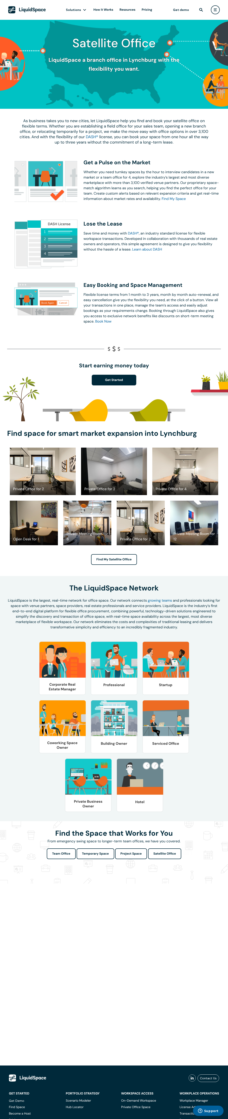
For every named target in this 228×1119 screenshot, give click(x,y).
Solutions (73, 10)
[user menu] (215, 9)
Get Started (114, 380)
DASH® (92, 137)
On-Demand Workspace (138, 1101)
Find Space (17, 1107)
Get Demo (16, 1101)
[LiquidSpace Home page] (27, 9)
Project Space (131, 854)
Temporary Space (95, 854)
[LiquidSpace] (27, 1078)
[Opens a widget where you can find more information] (208, 1111)
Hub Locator (75, 1107)
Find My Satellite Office (114, 559)
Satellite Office (164, 854)
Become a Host (20, 1114)
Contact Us (208, 1078)
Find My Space (174, 198)
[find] (201, 9)
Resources (127, 10)
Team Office (61, 854)
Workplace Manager (193, 1101)
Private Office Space (136, 1107)
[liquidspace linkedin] (192, 1078)
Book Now (103, 321)
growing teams (160, 600)
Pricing (147, 10)
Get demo (181, 10)
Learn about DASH (147, 249)
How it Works (103, 10)
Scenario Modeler (78, 1101)
